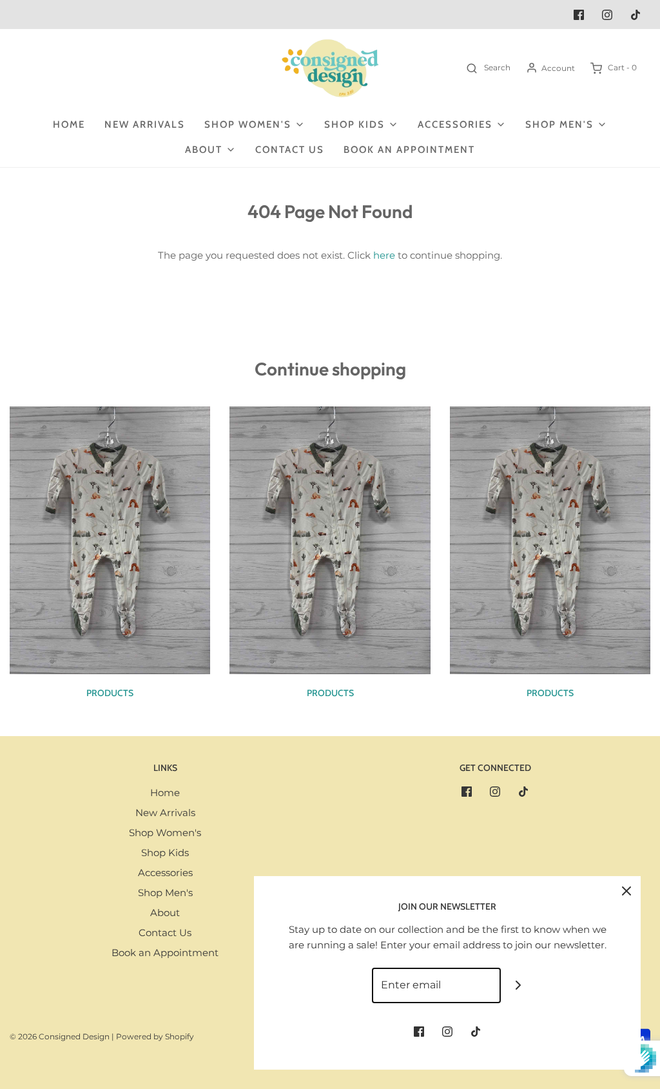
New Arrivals (144, 124)
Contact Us (289, 149)
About (165, 912)
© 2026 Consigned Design (60, 1036)
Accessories (165, 872)
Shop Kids (165, 852)
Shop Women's (165, 832)
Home (69, 124)
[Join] (518, 985)
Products (109, 693)
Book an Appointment (409, 149)
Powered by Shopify (155, 1036)
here (384, 255)
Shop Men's (165, 892)
